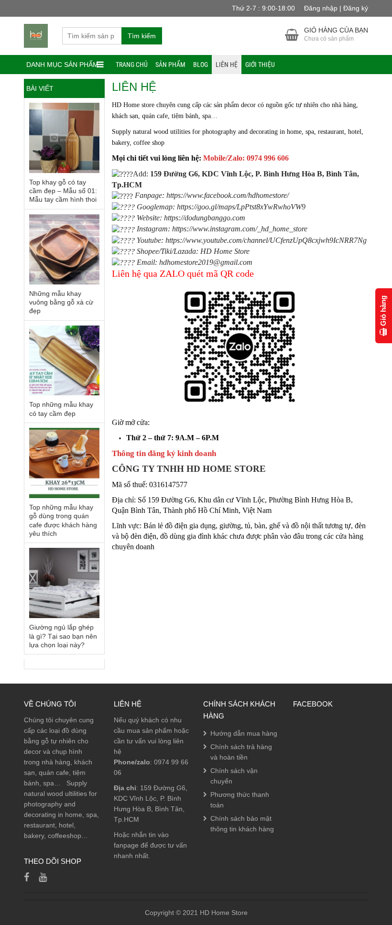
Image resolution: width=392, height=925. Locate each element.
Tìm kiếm (142, 36)
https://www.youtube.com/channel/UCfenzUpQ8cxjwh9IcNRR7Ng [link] (266, 240)
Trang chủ (132, 64)
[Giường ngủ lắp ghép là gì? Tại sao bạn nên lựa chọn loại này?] (64, 583)
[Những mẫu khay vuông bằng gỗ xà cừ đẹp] (64, 249)
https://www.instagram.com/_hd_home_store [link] (239, 229)
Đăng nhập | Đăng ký (336, 8)
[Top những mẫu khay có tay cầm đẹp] (64, 361)
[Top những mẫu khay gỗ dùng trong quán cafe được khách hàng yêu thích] (64, 463)
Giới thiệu (260, 64)
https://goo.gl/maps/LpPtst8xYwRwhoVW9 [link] (241, 207)
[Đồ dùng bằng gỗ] (36, 35)
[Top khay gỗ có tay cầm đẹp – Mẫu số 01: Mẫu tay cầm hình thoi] (64, 138)
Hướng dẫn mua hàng (243, 733)
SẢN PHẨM (170, 64)
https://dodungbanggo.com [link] (204, 218)
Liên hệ (227, 64)
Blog (200, 64)
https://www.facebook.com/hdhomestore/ (227, 195)
